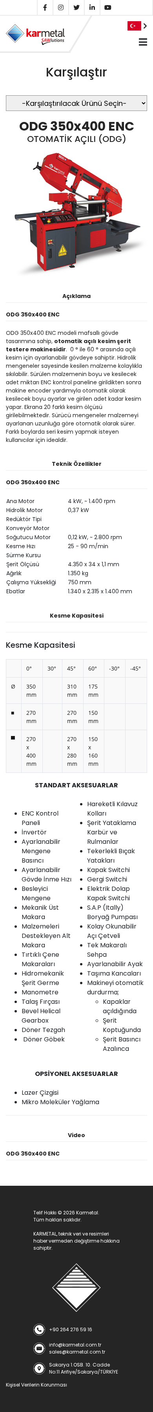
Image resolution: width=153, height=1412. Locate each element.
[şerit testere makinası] (76, 1288)
